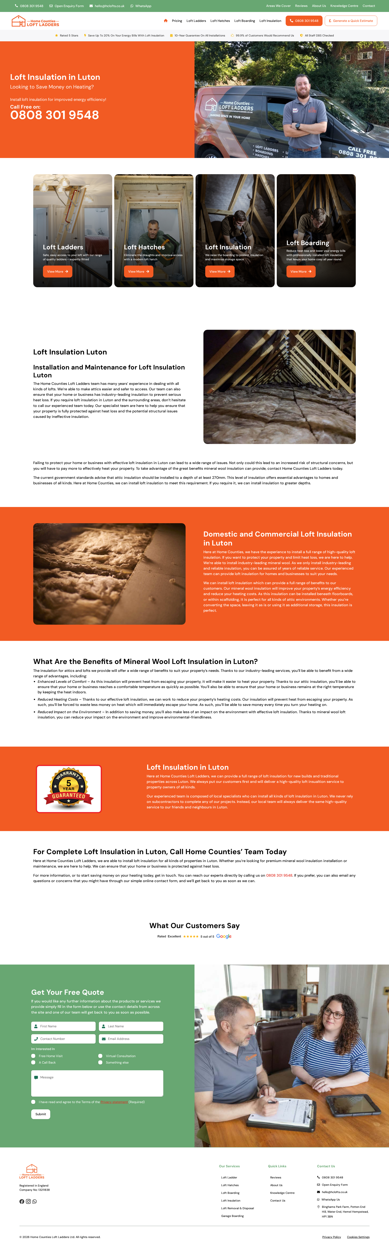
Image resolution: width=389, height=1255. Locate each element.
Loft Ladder (229, 1177)
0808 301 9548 (31, 6)
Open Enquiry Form (69, 6)
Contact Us (277, 1200)
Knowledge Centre (344, 5)
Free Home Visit (51, 1056)
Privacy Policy (331, 1237)
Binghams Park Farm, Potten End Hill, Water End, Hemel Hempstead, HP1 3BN (345, 1211)
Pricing (177, 20)
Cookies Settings (358, 1237)
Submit (40, 1114)
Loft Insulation (270, 20)
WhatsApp (143, 6)
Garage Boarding (232, 1215)
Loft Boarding (244, 20)
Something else (117, 1062)
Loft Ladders (196, 20)
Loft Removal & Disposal (237, 1208)
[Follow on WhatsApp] (34, 1201)
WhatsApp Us (331, 1199)
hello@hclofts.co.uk (109, 6)
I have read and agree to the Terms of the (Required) (92, 1102)
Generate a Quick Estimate (353, 21)
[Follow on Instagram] (28, 1201)
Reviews (301, 5)
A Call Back (47, 1062)
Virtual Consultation (121, 1056)
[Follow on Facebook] (21, 1201)
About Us (319, 5)
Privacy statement (114, 1102)
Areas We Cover (278, 5)
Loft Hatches (220, 20)
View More (55, 271)
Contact (369, 5)
